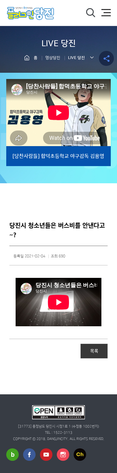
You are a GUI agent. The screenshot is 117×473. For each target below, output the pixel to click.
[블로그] (12, 454)
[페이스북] (29, 454)
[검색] (90, 12)
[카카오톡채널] (80, 454)
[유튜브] (46, 454)
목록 (94, 350)
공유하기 (106, 58)
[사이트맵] (106, 12)
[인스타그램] (63, 454)
